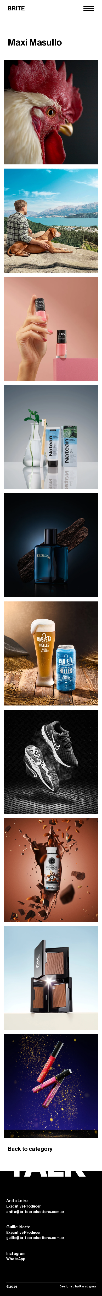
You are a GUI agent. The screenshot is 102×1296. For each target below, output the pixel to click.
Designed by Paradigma (77, 1286)
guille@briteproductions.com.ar (35, 1238)
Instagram (15, 1254)
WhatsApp (15, 1259)
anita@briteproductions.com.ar (35, 1212)
